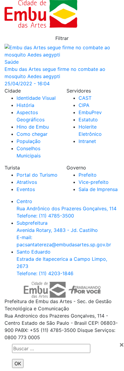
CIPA (84, 105)
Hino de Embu (33, 127)
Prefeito (88, 175)
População (29, 141)
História (25, 105)
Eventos (26, 189)
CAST (85, 98)
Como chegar (32, 134)
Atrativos (27, 182)
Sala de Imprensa (98, 189)
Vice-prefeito (94, 182)
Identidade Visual (36, 98)
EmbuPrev (90, 112)
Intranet (87, 141)
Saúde (12, 62)
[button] (62, 38)
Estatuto (88, 120)
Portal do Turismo (37, 175)
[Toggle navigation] (101, 13)
